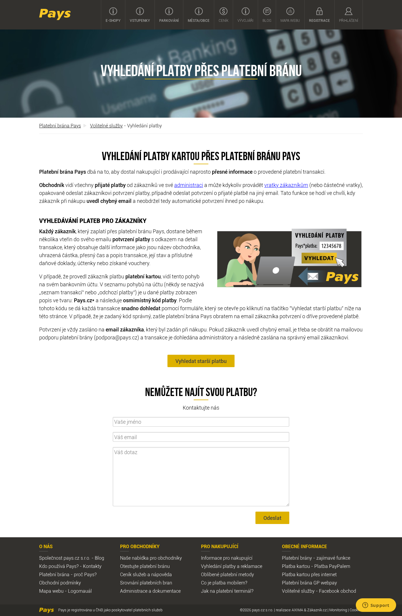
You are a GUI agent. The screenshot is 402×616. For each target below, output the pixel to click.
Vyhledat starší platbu (201, 360)
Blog (267, 20)
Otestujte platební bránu (145, 566)
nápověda (161, 574)
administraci (188, 184)
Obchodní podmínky (60, 582)
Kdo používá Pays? (59, 566)
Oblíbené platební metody (227, 574)
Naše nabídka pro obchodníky (151, 558)
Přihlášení (348, 20)
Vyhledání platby (218, 566)
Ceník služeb (133, 574)
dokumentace (166, 591)
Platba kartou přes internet (309, 574)
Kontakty (92, 566)
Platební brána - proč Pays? (68, 574)
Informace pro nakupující (227, 558)
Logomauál (80, 591)
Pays (55, 14)
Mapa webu (290, 20)
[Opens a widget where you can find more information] (376, 605)
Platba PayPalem (332, 566)
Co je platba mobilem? (224, 582)
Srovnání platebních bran (146, 582)
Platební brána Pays (60, 125)
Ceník (223, 20)
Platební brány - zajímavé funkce (316, 558)
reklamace (251, 566)
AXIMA (297, 609)
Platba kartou (296, 566)
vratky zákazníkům (286, 184)
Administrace (133, 591)
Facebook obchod (337, 591)
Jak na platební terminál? (227, 591)
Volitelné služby (106, 125)
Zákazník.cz (317, 609)
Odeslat (272, 517)
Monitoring (338, 609)
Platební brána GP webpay (309, 582)
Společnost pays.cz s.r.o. (64, 558)
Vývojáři (245, 20)
